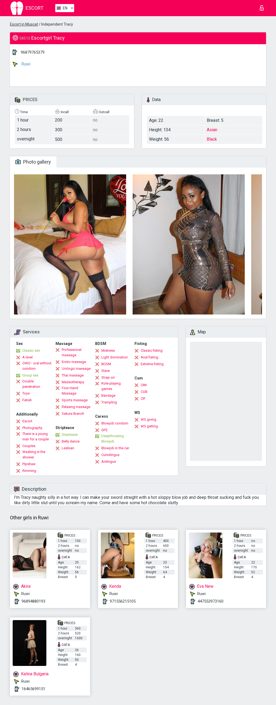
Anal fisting (149, 357)
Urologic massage (76, 369)
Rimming (29, 471)
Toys (26, 393)
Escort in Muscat (24, 24)
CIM (144, 385)
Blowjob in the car (115, 448)
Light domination (114, 357)
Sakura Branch (73, 414)
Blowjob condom (114, 423)
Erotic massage (74, 362)
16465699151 (33, 688)
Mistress (108, 350)
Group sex (30, 375)
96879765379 (32, 52)
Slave (105, 371)
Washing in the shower (33, 454)
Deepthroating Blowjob (112, 438)
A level (27, 357)
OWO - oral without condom (36, 366)
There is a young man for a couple (35, 436)
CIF (143, 398)
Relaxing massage (76, 407)
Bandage (108, 395)
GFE (104, 430)
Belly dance (71, 441)
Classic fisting (152, 350)
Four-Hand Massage (70, 390)
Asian (212, 129)
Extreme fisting (152, 364)
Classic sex (31, 350)
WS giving (148, 419)
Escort (27, 421)
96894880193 (33, 601)
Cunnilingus (110, 455)
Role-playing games (111, 386)
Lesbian (68, 448)
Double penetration (31, 384)
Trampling (109, 402)
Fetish (27, 400)
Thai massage (73, 375)
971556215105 (123, 601)
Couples (28, 446)
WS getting (149, 426)
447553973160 (210, 601)
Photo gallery (36, 162)
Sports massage (75, 400)
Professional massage (71, 352)
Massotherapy (73, 382)
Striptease (70, 435)
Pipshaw (29, 464)
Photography (32, 428)
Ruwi (25, 64)
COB (144, 392)
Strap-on (108, 377)
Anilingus (108, 461)
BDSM (106, 364)
